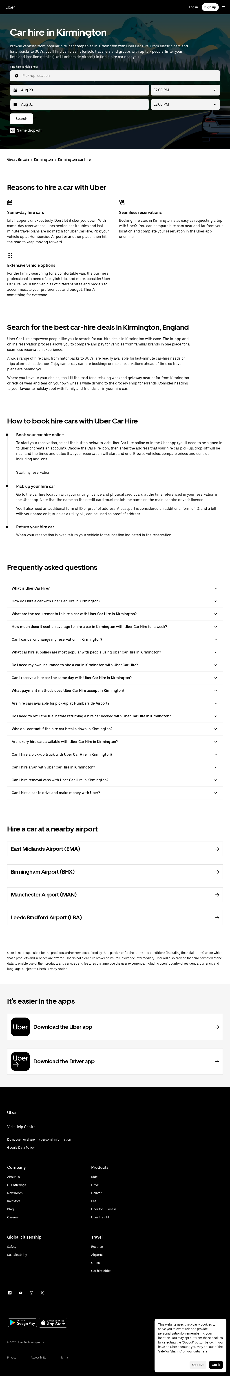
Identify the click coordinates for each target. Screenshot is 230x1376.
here (204, 1351)
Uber (10, 7)
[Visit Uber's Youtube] (20, 1292)
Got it (216, 1365)
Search (21, 119)
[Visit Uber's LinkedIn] (9, 1292)
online (128, 236)
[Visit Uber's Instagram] (31, 1292)
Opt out (198, 1365)
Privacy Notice (56, 969)
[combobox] (119, 75)
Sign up (210, 7)
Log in (193, 7)
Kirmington (43, 159)
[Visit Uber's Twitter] (42, 1292)
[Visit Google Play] (22, 1323)
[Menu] (224, 7)
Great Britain (18, 159)
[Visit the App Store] (53, 1323)
